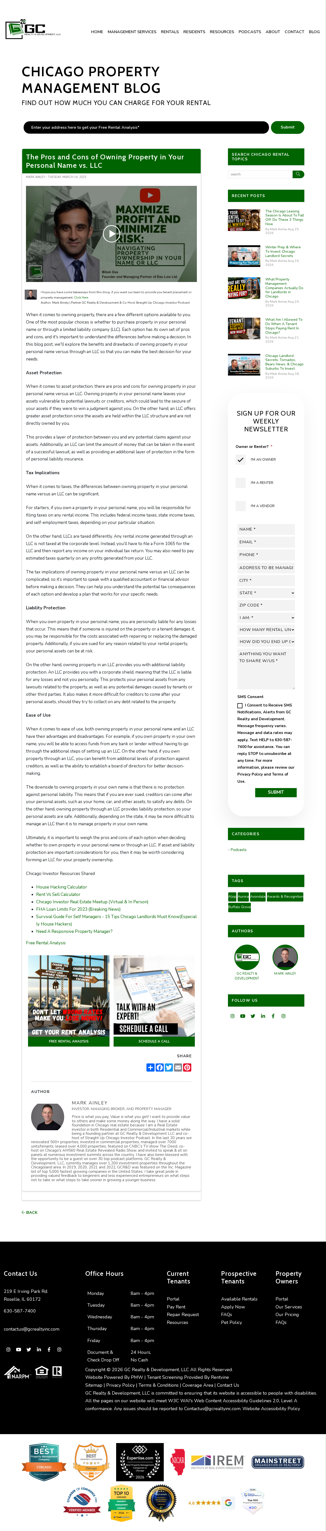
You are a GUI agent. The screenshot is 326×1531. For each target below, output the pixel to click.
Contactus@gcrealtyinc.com (212, 1409)
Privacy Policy (250, 774)
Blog (314, 32)
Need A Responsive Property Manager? (74, 931)
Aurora (243, 896)
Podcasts (250, 32)
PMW (137, 1377)
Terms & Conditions (159, 1385)
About (273, 32)
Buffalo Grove (239, 907)
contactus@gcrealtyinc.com (31, 1329)
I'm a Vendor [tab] (263, 506)
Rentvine (220, 1377)
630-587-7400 (20, 1311)
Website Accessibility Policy (271, 1409)
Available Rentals (239, 1299)
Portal (173, 1299)
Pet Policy (231, 1322)
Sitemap (93, 1385)
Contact (294, 32)
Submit (288, 127)
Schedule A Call (154, 1041)
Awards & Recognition (285, 896)
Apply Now (233, 1307)
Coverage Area (197, 1385)
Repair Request (183, 1314)
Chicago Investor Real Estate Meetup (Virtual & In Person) (92, 902)
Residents (194, 32)
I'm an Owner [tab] (263, 459)
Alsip (232, 896)
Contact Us (228, 1385)
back (31, 1212)
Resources (222, 32)
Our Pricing (287, 1314)
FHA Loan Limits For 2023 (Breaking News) (78, 909)
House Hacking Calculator (61, 887)
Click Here (81, 297)
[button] (232, 1016)
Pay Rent (176, 1307)
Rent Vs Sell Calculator (58, 894)
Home (97, 32)
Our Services (289, 1307)
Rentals (170, 32)
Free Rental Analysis (46, 943)
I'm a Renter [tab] (262, 482)
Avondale (258, 896)
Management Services (132, 32)
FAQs (226, 1314)
